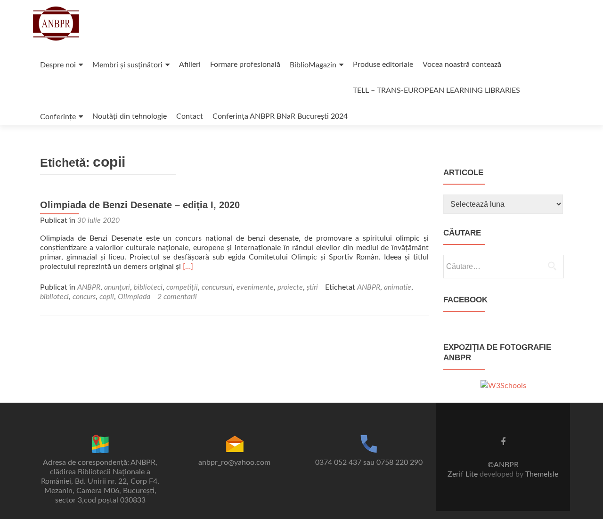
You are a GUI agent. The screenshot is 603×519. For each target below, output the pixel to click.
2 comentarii (177, 296)
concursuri (217, 287)
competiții (182, 287)
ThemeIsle (541, 474)
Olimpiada (134, 296)
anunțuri (117, 287)
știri (312, 287)
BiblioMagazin (313, 65)
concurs (84, 296)
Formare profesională (245, 64)
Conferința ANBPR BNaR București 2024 (280, 116)
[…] (188, 266)
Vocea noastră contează (462, 64)
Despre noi (58, 65)
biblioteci (148, 287)
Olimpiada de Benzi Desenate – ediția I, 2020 (140, 205)
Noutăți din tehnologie (129, 116)
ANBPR (88, 287)
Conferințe (58, 117)
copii (106, 296)
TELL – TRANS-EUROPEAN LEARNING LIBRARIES (436, 90)
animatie (397, 287)
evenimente (255, 287)
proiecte (290, 287)
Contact (189, 116)
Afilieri (190, 64)
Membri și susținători (127, 65)
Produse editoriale (383, 64)
